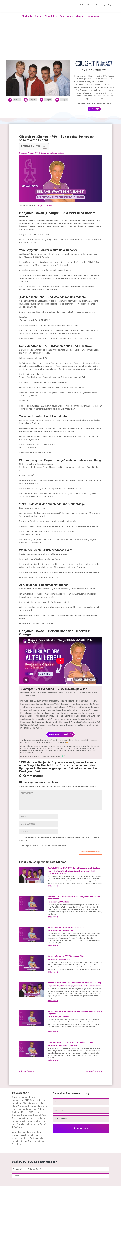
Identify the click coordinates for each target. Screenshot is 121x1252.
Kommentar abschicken (90, 852)
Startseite (61, 5)
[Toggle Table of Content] (43, 147)
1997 (61, 871)
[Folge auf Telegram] (41, 100)
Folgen (16, 100)
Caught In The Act (53, 871)
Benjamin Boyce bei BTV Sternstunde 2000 (66, 956)
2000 (61, 902)
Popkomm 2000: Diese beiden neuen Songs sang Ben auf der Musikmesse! (74, 898)
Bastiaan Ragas (68, 871)
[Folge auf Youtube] (57, 100)
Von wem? (18, 1169)
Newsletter (80, 5)
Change (39, 206)
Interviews (44, 153)
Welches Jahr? (34, 1169)
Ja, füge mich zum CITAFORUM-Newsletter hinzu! (44, 846)
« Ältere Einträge (26, 1072)
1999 (36, 153)
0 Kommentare (57, 153)
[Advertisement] (60, 37)
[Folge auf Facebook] (10, 100)
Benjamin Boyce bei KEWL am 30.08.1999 (66, 927)
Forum (70, 5)
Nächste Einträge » (93, 1072)
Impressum (112, 5)
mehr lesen (53, 886)
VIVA (71, 931)
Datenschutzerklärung (96, 5)
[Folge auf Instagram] (26, 100)
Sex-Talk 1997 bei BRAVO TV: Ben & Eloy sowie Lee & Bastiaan (74, 868)
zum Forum (94, 109)
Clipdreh (48, 206)
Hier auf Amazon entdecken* (59, 734)
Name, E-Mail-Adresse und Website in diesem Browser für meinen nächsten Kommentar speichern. (60, 839)
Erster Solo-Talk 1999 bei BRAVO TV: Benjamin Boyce (70, 1042)
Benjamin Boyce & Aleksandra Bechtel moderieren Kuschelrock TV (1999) (75, 1012)
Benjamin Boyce (26, 153)
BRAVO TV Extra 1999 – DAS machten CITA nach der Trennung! (74, 983)
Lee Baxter (62, 873)
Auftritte (66, 902)
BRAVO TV (89, 871)
